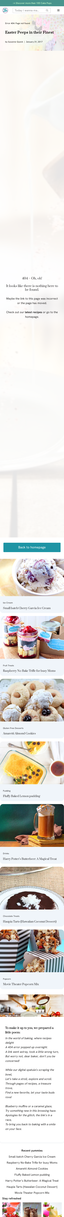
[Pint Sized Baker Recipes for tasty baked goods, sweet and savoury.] (5, 10)
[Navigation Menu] (58, 10)
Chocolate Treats (11, 916)
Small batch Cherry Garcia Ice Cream (27, 608)
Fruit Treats (8, 665)
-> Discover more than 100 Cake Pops (32, 3)
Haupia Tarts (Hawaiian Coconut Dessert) (29, 922)
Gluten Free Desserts (13, 728)
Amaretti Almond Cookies (19, 733)
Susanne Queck (15, 41)
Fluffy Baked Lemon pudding (21, 796)
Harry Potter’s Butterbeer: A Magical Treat (30, 859)
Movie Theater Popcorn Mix (21, 984)
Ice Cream (8, 602)
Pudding (6, 790)
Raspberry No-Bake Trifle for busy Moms (29, 671)
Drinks (6, 853)
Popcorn (7, 979)
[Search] (47, 10)
